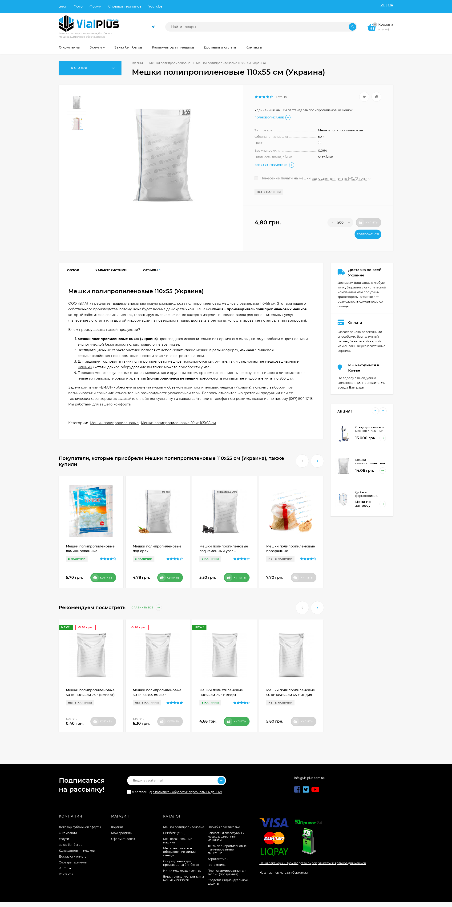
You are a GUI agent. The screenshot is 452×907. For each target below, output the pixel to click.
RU (382, 5)
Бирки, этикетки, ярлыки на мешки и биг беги (183, 878)
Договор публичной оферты (80, 827)
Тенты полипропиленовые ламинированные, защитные (227, 849)
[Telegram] (153, 26)
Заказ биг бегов (70, 844)
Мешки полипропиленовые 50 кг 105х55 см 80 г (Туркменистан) (157, 695)
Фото (78, 6)
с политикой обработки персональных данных (187, 792)
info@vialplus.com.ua (309, 778)
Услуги (64, 839)
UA (390, 5)
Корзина (117, 827)
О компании (68, 833)
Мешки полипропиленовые (169, 63)
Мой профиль (121, 833)
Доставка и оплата (72, 856)
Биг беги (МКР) (174, 833)
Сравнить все (143, 607)
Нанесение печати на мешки (285, 178)
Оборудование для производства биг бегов (181, 863)
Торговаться (368, 234)
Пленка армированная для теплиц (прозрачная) (227, 872)
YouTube (155, 6)
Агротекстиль (218, 859)
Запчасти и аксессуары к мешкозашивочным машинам (226, 836)
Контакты (66, 874)
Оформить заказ (123, 839)
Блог (63, 6)
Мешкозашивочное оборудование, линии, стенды (179, 851)
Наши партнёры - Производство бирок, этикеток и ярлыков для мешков (312, 863)
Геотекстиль (217, 865)
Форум (95, 6)
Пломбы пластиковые (224, 827)
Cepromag (300, 872)
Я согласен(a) (177, 792)
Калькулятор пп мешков (77, 850)
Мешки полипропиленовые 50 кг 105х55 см (178, 423)
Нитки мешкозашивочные (182, 870)
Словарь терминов (124, 6)
